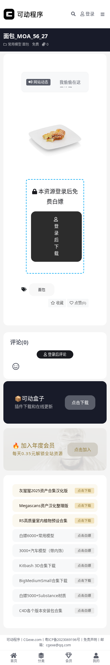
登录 (89, 14)
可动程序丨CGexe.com (23, 639)
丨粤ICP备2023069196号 (60, 639)
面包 (25, 44)
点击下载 (80, 402)
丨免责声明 (88, 639)
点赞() (80, 303)
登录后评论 (57, 354)
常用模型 (14, 44)
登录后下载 (56, 240)
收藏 (59, 303)
